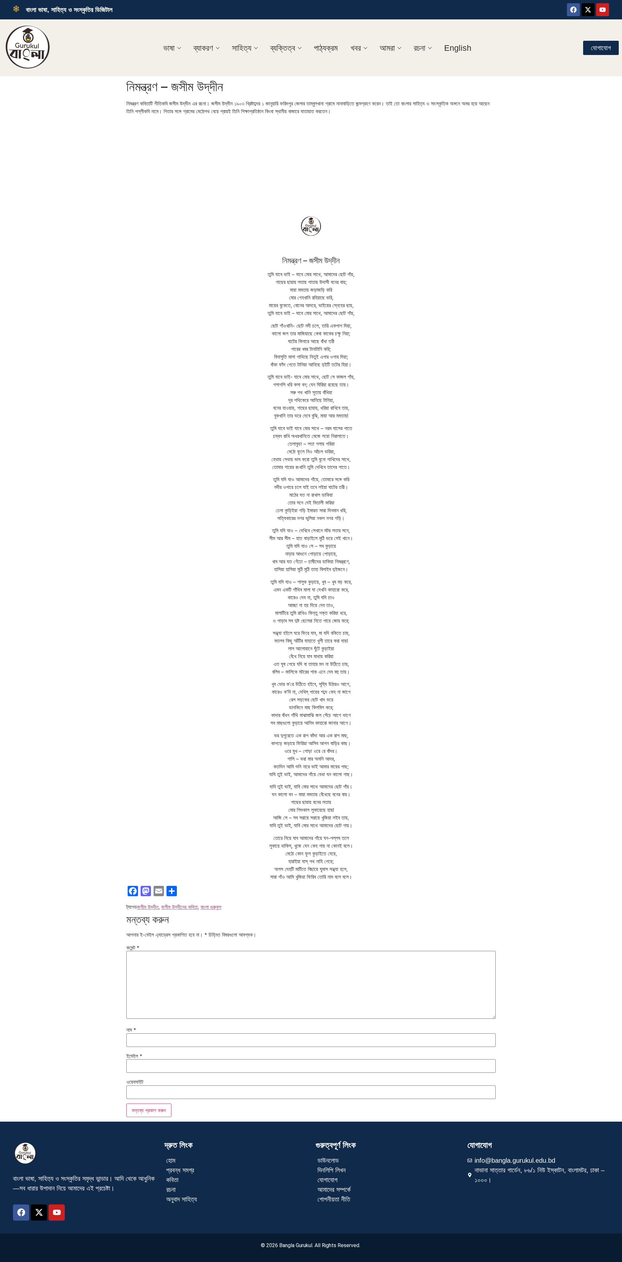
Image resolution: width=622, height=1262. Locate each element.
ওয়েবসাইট (134, 1081)
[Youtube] (602, 9)
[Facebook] (573, 9)
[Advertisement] (311, 165)
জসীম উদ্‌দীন (147, 907)
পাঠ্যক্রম (326, 47)
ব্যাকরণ (203, 47)
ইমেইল (134, 1056)
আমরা (387, 47)
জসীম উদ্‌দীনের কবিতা (179, 907)
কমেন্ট (132, 947)
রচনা (419, 47)
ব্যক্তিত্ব (282, 47)
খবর (356, 47)
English (457, 47)
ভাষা (169, 47)
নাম (131, 1029)
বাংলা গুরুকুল (211, 907)
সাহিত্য (241, 47)
